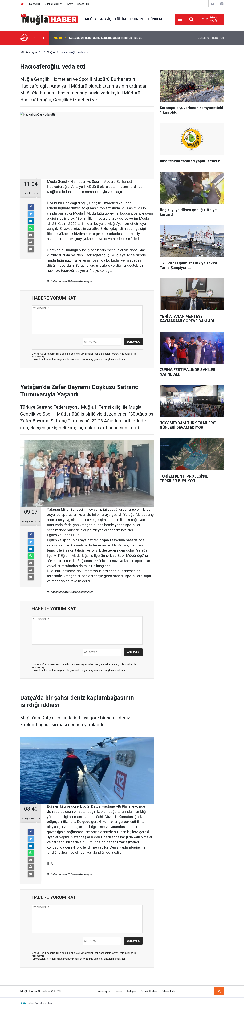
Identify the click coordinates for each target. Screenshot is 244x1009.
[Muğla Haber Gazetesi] (49, 19)
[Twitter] (31, 214)
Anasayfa (104, 991)
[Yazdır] (31, 242)
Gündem (155, 19)
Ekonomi (137, 19)
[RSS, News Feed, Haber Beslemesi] (219, 991)
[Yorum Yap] (31, 249)
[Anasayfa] (22, 3)
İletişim (131, 991)
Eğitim (120, 19)
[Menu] (180, 19)
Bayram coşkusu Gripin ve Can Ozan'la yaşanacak (101, 38)
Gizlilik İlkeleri (149, 991)
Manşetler (34, 3)
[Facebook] (31, 207)
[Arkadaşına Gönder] (31, 235)
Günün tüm (211, 38)
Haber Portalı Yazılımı (39, 1003)
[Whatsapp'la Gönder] (31, 228)
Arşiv (70, 3)
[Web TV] (212, 4)
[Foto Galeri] (222, 4)
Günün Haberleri (53, 3)
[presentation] (34, 38)
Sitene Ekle (83, 3)
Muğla (90, 19)
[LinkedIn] (31, 221)
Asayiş (105, 19)
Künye (118, 991)
